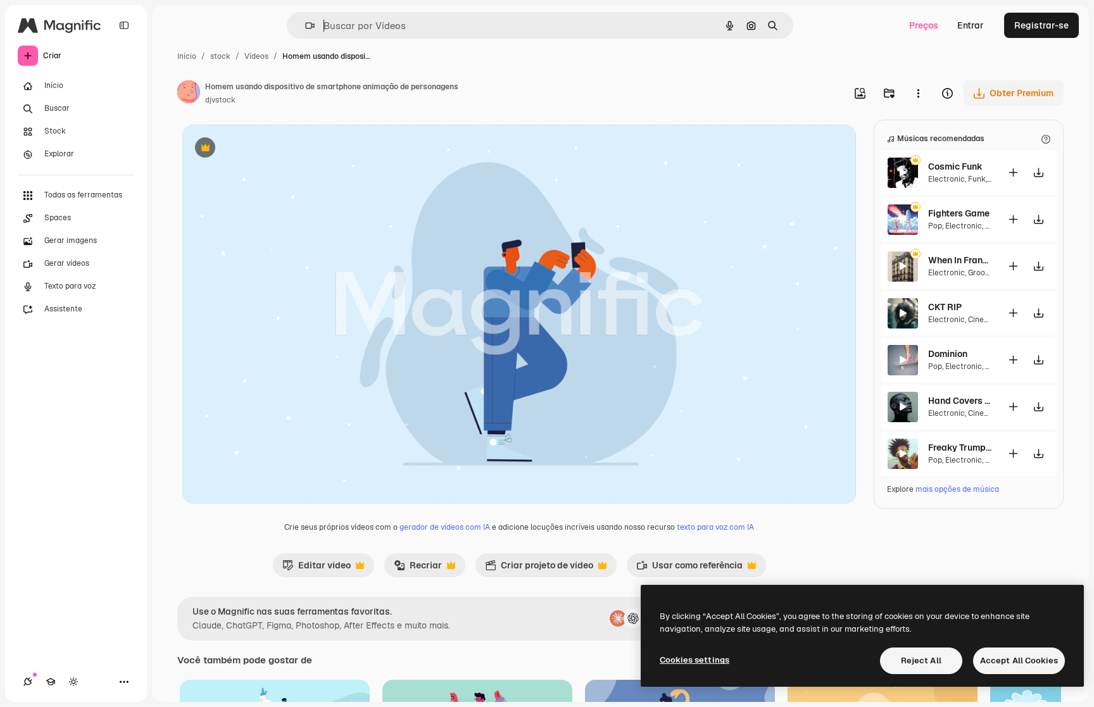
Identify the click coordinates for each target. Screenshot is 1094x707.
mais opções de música (957, 489)
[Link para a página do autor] (188, 93)
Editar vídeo (316, 568)
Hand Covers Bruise (959, 400)
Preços (923, 25)
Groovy (980, 273)
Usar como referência (689, 568)
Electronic (946, 179)
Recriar (418, 568)
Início (186, 56)
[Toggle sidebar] (124, 25)
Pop (935, 226)
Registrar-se (1041, 25)
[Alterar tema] (73, 682)
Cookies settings (694, 659)
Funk (977, 179)
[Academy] (51, 682)
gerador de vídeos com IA (444, 527)
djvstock (220, 100)
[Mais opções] (918, 93)
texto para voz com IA (715, 527)
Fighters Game (959, 213)
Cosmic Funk (955, 166)
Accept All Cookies (1019, 660)
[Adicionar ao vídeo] (1013, 172)
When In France (959, 260)
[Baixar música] (1038, 172)
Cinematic (986, 320)
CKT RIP (945, 307)
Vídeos (256, 56)
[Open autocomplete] (304, 25)
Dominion (947, 354)
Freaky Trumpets (959, 447)
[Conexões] (28, 682)
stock (220, 56)
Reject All (921, 660)
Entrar (970, 25)
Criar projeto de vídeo (539, 568)
